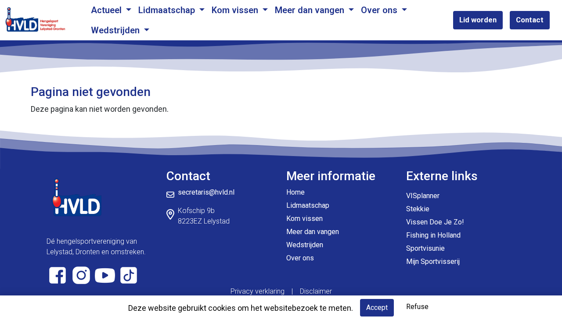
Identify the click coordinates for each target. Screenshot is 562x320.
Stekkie (417, 209)
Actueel (107, 10)
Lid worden (478, 19)
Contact (530, 19)
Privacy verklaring (258, 291)
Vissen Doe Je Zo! (435, 222)
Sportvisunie (425, 248)
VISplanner (423, 196)
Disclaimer (316, 291)
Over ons (380, 10)
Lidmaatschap (167, 10)
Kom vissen (236, 10)
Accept (377, 307)
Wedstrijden (116, 30)
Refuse (417, 306)
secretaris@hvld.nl (206, 192)
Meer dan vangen (310, 10)
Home (295, 192)
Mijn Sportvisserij (433, 261)
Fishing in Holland (433, 235)
